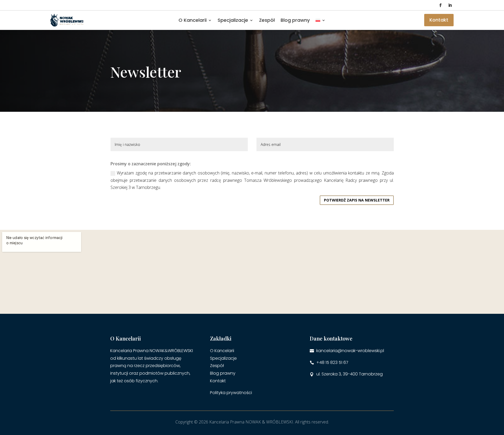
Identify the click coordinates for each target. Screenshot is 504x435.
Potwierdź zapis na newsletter (357, 200)
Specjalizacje (223, 358)
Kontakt (438, 20)
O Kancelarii (192, 20)
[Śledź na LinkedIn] (450, 5)
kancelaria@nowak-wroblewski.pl (350, 351)
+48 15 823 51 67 (332, 362)
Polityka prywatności (231, 393)
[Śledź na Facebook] (440, 5)
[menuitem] (321, 20)
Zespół (267, 20)
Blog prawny (295, 20)
